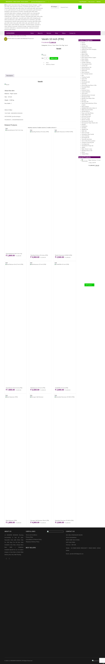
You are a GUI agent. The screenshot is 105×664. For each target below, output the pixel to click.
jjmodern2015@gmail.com (38, 1)
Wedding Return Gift (87, 150)
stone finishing (85, 136)
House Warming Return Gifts (89, 85)
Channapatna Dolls (87, 64)
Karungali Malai (86, 87)
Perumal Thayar (86, 118)
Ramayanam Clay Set (87, 121)
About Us (40, 33)
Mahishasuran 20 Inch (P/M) (37, 387)
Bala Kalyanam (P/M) (11, 520)
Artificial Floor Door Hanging (89, 49)
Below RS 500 (85, 56)
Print (47, 62)
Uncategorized (85, 144)
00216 (83, 42)
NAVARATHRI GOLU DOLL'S (89, 108)
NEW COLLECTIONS (87, 109)
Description (9, 75)
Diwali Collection (86, 69)
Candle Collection (86, 62)
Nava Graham (85, 106)
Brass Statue (85, 59)
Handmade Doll (86, 82)
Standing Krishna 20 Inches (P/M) (39, 255)
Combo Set (84, 65)
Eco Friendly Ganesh (87, 73)
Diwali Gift (84, 70)
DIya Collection (85, 72)
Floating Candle (86, 77)
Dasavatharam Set (86, 67)
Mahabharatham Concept (88, 95)
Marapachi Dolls (86, 96)
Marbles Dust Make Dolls (88, 98)
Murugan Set (85, 101)
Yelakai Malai (85, 154)
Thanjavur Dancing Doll (88, 142)
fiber (83, 75)
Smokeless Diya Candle (88, 134)
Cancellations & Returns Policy (34, 539)
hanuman (84, 83)
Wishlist (98, 1)
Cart (97, 7)
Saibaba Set (85, 129)
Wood (83, 152)
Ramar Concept (86, 119)
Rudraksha (84, 126)
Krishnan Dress (86, 90)
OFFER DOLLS (86, 111)
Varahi (66, 45)
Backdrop (84, 52)
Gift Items (84, 80)
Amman (50, 45)
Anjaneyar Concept (87, 47)
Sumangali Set (85, 137)
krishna (83, 88)
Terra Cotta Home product (88, 140)
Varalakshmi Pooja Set (87, 145)
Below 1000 (85, 54)
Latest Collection (86, 91)
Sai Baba (84, 127)
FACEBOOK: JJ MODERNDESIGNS (14, 119)
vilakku (83, 147)
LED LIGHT (85, 93)
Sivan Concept (85, 132)
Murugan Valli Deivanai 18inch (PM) (39, 520)
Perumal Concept (86, 116)
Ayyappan (84, 51)
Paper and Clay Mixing (87, 113)
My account (91, 1)
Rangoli (84, 124)
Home (32, 33)
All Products (89, 284)
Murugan (84, 100)
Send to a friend (50, 64)
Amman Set (85, 46)
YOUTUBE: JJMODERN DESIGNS (13, 113)
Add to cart (54, 58)
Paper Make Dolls (12, 36)
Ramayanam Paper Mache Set (90, 122)
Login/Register (82, 1)
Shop (56, 33)
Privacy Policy (29, 537)
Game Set (84, 78)
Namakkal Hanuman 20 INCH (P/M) (64, 520)
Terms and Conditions (31, 535)
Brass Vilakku (85, 60)
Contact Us (72, 33)
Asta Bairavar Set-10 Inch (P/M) (14, 387)
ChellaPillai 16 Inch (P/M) (61, 387)
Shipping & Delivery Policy (32, 541)
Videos (63, 33)
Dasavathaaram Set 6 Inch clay (14, 253)
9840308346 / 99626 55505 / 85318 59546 (16, 1)
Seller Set (84, 131)
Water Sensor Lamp (87, 149)
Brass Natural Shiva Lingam (89, 57)
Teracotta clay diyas (87, 139)
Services (49, 33)
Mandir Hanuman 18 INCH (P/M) (63, 255)
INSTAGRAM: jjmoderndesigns (13, 116)
